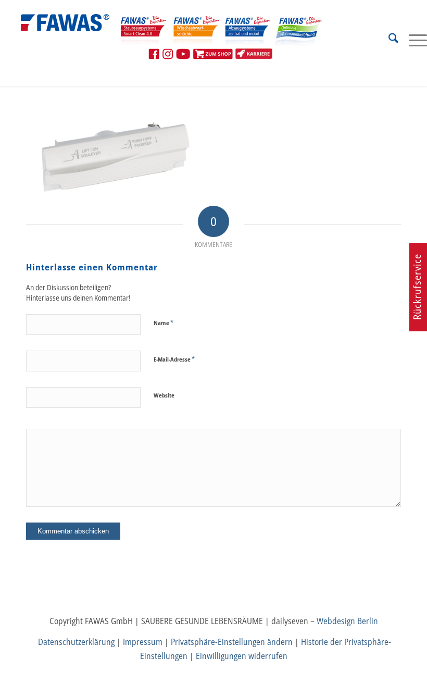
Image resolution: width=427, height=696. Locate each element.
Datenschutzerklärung (76, 642)
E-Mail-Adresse (174, 359)
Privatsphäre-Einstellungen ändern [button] (232, 642)
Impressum (142, 642)
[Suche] (388, 40)
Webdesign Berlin (347, 621)
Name (163, 322)
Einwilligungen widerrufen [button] (241, 656)
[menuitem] (388, 40)
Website (164, 395)
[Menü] (412, 40)
